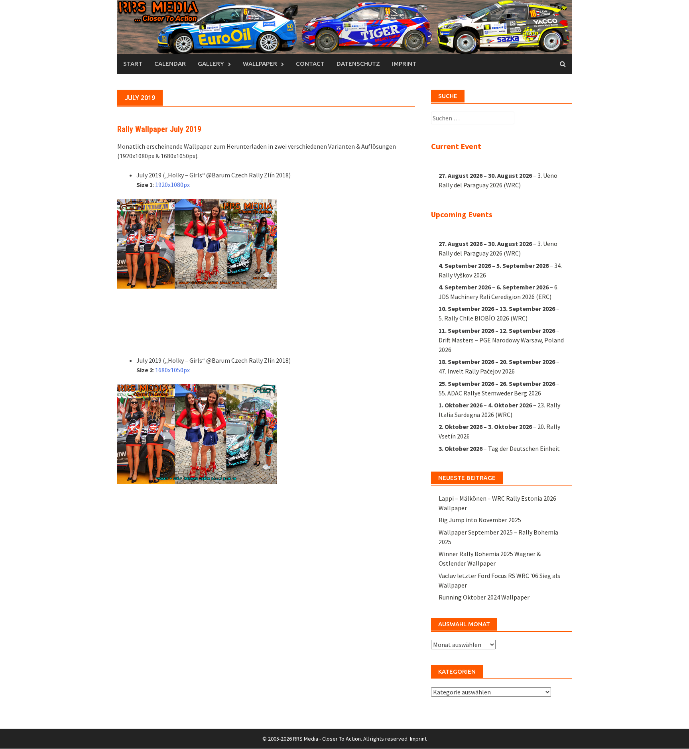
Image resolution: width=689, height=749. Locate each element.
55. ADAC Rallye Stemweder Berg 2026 (490, 393)
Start (132, 63)
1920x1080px (172, 185)
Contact (310, 63)
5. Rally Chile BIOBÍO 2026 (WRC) (483, 318)
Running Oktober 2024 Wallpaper (484, 597)
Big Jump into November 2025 (480, 520)
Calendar (170, 63)
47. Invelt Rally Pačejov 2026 (477, 371)
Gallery (211, 63)
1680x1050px (172, 370)
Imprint (404, 63)
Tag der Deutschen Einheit (524, 448)
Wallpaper (260, 63)
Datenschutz (358, 63)
